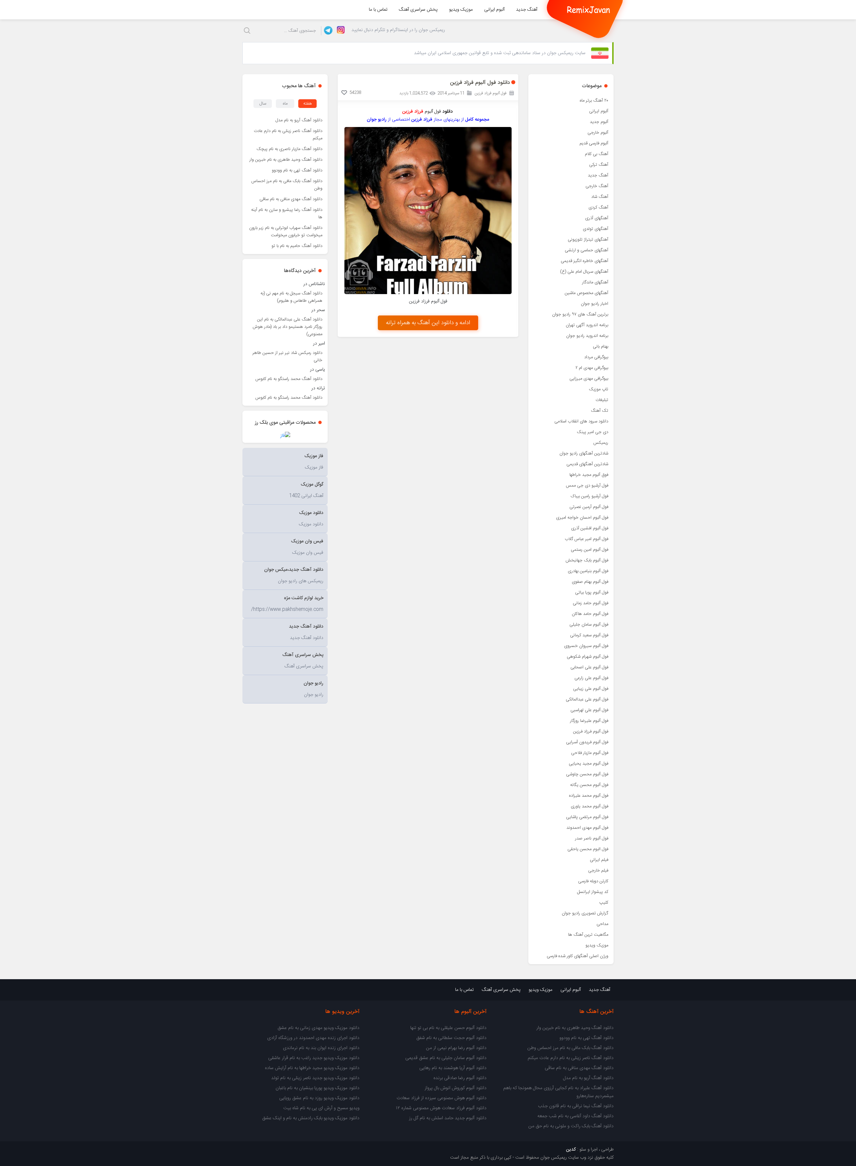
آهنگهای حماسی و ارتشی (586, 250)
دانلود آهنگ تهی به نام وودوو (297, 170)
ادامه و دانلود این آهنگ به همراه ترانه (428, 323)
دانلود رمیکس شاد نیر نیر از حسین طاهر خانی (287, 356)
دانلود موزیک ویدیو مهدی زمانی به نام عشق (318, 1028)
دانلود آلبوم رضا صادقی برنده (460, 1078)
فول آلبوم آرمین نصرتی (588, 507)
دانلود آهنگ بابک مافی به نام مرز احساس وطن (286, 184)
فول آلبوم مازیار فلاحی (589, 753)
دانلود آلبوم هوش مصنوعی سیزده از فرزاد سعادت (442, 1098)
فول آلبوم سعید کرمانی (589, 635)
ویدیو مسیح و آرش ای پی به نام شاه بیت (321, 1108)
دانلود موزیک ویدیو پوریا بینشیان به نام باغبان (317, 1088)
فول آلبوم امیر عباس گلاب (586, 539)
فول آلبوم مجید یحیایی (588, 763)
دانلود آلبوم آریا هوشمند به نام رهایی (453, 1068)
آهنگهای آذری (596, 218)
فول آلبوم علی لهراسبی (589, 710)
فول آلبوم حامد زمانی (590, 603)
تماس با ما (378, 10)
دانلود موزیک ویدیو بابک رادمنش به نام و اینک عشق (310, 1118)
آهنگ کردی (598, 207)
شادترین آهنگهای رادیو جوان (583, 453)
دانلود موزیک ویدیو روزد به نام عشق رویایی (319, 1098)
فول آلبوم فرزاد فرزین (590, 731)
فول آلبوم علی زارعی (591, 678)
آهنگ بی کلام (596, 154)
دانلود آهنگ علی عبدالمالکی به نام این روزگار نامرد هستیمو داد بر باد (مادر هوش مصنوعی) (287, 327)
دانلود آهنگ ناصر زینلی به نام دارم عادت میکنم (288, 134)
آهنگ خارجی (596, 186)
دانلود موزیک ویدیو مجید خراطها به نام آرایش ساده (312, 1068)
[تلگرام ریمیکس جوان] (327, 30)
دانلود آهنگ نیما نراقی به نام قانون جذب (576, 1106)
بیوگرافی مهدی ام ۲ (591, 368)
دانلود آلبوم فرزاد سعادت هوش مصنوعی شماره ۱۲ (441, 1108)
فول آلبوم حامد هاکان (590, 614)
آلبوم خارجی (597, 132)
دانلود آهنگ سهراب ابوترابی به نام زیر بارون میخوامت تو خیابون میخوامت (285, 231)
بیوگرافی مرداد (596, 357)
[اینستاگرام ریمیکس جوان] (339, 30)
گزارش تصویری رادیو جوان (585, 913)
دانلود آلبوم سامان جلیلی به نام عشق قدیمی (446, 1058)
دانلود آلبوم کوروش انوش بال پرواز (456, 1088)
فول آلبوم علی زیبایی (590, 688)
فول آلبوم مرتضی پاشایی (587, 817)
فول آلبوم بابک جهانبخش (586, 560)
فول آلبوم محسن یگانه (589, 785)
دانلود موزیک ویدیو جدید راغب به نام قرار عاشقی (313, 1058)
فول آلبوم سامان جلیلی (588, 624)
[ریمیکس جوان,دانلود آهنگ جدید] (588, 10)
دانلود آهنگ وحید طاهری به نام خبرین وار (285, 159)
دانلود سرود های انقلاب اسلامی (581, 421)
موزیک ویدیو (461, 10)
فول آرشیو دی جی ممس (587, 485)
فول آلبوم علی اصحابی (589, 667)
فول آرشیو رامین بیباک (589, 496)
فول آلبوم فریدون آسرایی (587, 742)
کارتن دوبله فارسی (593, 881)
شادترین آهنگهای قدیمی (587, 464)
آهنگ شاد (599, 197)
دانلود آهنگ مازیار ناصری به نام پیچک (289, 149)
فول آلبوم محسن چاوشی (587, 774)
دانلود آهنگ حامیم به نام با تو (297, 246)
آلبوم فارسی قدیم (593, 143)
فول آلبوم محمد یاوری (589, 806)
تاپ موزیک (598, 389)
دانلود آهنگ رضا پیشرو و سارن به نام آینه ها (286, 213)
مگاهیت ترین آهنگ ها (588, 934)
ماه (285, 103)
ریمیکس (600, 442)
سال (262, 103)
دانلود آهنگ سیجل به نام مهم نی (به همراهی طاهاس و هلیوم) (291, 297)
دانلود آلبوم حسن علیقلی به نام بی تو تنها (448, 1028)
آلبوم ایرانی (494, 10)
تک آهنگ (599, 410)
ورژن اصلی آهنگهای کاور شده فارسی (577, 956)
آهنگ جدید (526, 10)
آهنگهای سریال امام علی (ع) (584, 271)
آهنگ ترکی (598, 164)
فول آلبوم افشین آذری (589, 528)
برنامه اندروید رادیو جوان (587, 336)
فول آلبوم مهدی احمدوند (587, 827)
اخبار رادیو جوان (594, 303)
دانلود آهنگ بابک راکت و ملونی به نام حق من (571, 1126)
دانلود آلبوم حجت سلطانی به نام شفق (451, 1038)
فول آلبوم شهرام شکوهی (587, 656)
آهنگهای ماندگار (595, 282)
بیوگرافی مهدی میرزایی (588, 378)
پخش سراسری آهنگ (418, 10)
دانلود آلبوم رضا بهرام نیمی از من (456, 1048)
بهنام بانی (600, 346)
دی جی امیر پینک (592, 432)
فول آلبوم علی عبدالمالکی (587, 699)
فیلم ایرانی (599, 860)
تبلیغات (602, 400)
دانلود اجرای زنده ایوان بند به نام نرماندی (321, 1048)
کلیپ (603, 902)
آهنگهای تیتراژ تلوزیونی (588, 239)
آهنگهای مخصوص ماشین (586, 293)
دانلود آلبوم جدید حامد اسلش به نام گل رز (448, 1118)
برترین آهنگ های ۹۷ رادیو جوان (580, 314)
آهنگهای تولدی (595, 229)
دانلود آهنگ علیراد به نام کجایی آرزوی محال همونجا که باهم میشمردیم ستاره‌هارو (558, 1092)
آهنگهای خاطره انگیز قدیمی (584, 261)
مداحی (602, 924)
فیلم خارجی (598, 870)
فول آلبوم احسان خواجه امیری (582, 517)
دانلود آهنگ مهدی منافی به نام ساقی (290, 199)
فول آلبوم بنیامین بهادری (588, 571)
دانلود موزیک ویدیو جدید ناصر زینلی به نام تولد (315, 1078)
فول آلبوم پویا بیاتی (591, 592)
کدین (571, 1150)
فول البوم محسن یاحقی (587, 849)
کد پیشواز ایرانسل (592, 892)
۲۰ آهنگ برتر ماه (594, 100)
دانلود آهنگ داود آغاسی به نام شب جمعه (575, 1116)
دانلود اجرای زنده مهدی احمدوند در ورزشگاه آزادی (313, 1038)
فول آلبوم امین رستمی (589, 549)
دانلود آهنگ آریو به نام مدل (299, 120)
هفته (307, 103)
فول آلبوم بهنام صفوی (590, 582)
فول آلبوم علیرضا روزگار (589, 721)
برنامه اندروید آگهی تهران (587, 325)
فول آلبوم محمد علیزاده (588, 795)
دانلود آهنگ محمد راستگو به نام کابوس (288, 379)
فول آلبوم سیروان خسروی (586, 646)
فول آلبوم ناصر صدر (591, 838)
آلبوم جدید (599, 122)
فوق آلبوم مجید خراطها (588, 475)
